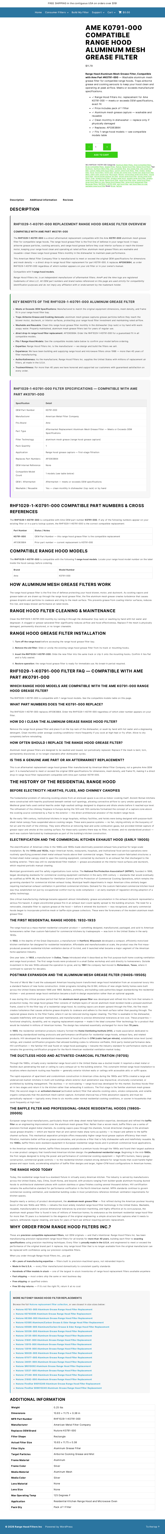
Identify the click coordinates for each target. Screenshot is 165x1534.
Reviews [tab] (68, 199)
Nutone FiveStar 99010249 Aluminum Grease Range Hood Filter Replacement (58, 1383)
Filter (136, 171)
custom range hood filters (124, 171)
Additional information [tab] (43, 199)
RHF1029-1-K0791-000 (107, 184)
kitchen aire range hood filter (143, 173)
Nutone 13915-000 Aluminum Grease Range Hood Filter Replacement (54, 1344)
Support (97, 12)
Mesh (87, 174)
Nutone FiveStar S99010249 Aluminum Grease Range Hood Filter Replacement (59, 1388)
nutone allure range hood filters (136, 174)
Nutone (118, 167)
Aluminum (89, 169)
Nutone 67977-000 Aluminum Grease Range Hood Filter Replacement (54, 1357)
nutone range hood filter (128, 176)
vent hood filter (122, 184)
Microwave (113, 174)
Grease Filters (110, 167)
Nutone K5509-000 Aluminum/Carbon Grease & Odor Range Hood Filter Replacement (62, 1327)
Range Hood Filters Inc (28, 1526)
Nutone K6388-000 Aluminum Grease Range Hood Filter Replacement (54, 1318)
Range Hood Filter (128, 167)
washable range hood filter (95, 186)
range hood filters (143, 180)
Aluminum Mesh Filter (101, 169)
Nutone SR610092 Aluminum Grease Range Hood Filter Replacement (53, 1366)
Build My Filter (80, 12)
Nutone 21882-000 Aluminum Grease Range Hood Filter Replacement (54, 1379)
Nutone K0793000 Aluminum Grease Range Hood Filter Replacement (53, 1314)
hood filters (99, 173)
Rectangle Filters (91, 184)
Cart (110, 12)
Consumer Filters (55, 12)
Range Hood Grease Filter (114, 182)
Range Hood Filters (143, 167)
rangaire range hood (118, 178)
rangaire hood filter (103, 178)
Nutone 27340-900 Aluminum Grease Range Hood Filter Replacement (54, 1375)
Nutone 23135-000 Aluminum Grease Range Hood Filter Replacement (54, 1335)
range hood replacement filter (136, 182)
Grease (142, 171)
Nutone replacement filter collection (49, 1304)
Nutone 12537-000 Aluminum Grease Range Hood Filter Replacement (54, 1370)
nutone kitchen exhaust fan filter (106, 176)
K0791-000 (109, 173)
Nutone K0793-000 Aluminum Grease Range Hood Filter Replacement (54, 1309)
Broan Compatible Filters (94, 167)
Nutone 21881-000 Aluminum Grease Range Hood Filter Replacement (54, 1340)
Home (38, 12)
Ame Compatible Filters (142, 165)
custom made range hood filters (102, 171)
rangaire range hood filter (136, 178)
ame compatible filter (118, 169)
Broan (113, 186)
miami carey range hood (99, 174)
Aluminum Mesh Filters (124, 165)
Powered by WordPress (58, 1526)
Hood (92, 173)
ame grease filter (133, 169)
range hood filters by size (95, 182)
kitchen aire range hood (122, 173)
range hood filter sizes (127, 180)
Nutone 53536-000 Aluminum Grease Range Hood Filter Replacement (54, 1331)
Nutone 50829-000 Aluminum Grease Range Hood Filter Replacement (54, 1353)
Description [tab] (17, 199)
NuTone (119, 186)
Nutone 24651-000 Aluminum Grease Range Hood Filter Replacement (54, 1362)
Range (101, 180)
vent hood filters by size (138, 184)
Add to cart (101, 155)
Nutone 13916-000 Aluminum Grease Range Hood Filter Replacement (54, 1348)
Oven (92, 178)
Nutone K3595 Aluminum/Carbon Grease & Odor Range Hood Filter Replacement (60, 1322)
